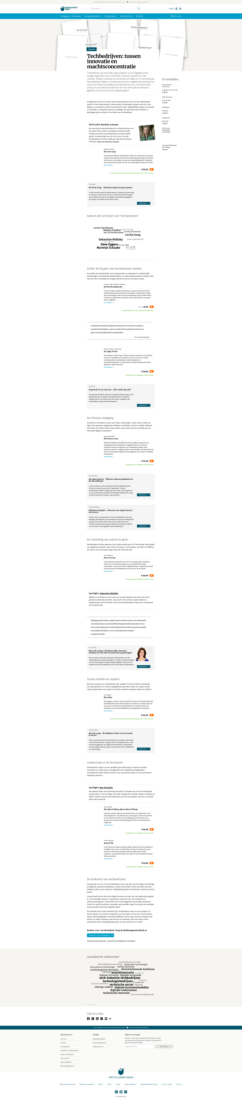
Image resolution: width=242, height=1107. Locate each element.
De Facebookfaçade (143, 337)
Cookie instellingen (130, 1084)
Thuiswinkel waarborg (69, 1084)
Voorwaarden (65, 1047)
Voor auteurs (64, 1058)
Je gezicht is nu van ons (170, 90)
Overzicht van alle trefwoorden (96, 941)
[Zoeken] (138, 8)
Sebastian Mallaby (109, 593)
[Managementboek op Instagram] (125, 1091)
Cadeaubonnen (98, 1047)
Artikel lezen (143, 203)
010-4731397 (177, 16)
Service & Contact (167, 1084)
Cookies (118, 1084)
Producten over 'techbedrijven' (99, 935)
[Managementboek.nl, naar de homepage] (69, 11)
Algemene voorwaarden (87, 1084)
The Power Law (97, 620)
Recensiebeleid (65, 1062)
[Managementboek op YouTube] (121, 1091)
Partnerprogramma (67, 1066)
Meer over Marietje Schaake (108, 142)
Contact (63, 1043)
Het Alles (165, 111)
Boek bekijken (108, 165)
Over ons (63, 1039)
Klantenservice (66, 1035)
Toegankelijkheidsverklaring (148, 1084)
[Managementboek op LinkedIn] (116, 1091)
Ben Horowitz (106, 787)
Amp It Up (165, 121)
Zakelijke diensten (99, 1039)
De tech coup (166, 100)
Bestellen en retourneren (69, 1050)
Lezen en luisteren (67, 1054)
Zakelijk (96, 1035)
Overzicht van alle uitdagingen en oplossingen (121, 941)
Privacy (109, 1084)
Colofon (100, 1084)
